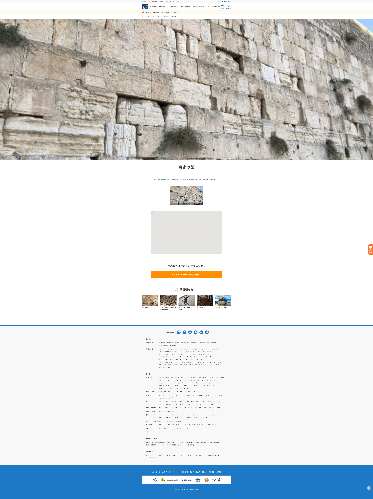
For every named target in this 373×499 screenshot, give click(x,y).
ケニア (181, 395)
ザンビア (206, 395)
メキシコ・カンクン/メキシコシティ (212, 362)
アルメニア (175, 408)
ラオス (175, 404)
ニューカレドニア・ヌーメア (192, 351)
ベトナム (161, 401)
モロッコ (161, 367)
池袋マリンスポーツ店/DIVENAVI (189, 343)
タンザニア (188, 395)
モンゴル (181, 404)
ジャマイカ (202, 415)
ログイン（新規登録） (224, 1)
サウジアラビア (191, 392)
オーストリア (188, 380)
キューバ (195, 415)
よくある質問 (163, 472)
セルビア (177, 388)
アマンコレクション (169, 455)
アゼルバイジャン (184, 408)
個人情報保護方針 (201, 472)
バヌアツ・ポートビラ (201, 364)
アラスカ (168, 411)
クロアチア (168, 385)
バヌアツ (184, 424)
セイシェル (178, 421)
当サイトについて (163, 445)
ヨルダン (182, 392)
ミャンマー (188, 404)
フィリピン (173, 401)
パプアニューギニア (185, 428)
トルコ (176, 392)
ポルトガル (180, 377)
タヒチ (161, 424)
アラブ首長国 (162, 392)
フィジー (178, 424)
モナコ (199, 377)
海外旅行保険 (170, 442)
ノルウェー (196, 383)
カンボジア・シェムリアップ (183, 357)
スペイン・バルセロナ (165, 351)
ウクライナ (167, 408)
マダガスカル (162, 398)
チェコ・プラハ (205, 349)
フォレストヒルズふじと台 (212, 455)
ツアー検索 (161, 6)
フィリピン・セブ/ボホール (166, 357)
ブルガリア (194, 385)
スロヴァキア (213, 380)
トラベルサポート (174, 472)
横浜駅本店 (162, 343)
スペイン (173, 377)
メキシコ (161, 415)
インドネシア (207, 357)
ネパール (161, 404)
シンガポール (211, 401)
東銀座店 (177, 343)
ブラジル (168, 417)
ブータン (195, 404)
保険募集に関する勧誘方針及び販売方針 (196, 442)
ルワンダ (170, 398)
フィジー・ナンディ (183, 354)
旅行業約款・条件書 (188, 472)
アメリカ (161, 411)
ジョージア (194, 408)
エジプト (161, 395)
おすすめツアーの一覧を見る (185, 274)
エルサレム (159, 16)
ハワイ (161, 432)
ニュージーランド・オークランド (167, 354)
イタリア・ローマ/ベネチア (166, 349)
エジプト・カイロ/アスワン (182, 349)
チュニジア (175, 395)
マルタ (167, 377)
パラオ (198, 424)
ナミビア (221, 395)
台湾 (212, 404)
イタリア (161, 377)
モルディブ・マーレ (178, 351)
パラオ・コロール (188, 364)
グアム (204, 424)
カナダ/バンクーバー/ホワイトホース (191, 362)
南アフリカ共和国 (198, 395)
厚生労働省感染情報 (151, 445)
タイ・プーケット (197, 357)
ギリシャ (161, 385)
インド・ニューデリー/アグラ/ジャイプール (170, 359)
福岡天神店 (173, 345)
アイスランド (162, 383)
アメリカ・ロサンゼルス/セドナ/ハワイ (169, 362)
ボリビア (161, 417)
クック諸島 (192, 424)
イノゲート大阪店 (163, 345)
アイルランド (169, 380)
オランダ (205, 377)
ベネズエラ (204, 417)
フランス (193, 377)
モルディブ (162, 421)
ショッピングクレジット (152, 458)
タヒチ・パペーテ (206, 351)
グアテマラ (175, 415)
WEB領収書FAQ (190, 445)
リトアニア (218, 383)
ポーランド (205, 380)
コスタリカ (183, 415)
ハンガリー (197, 380)
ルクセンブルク (220, 377)
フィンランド (171, 383)
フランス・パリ (215, 349)
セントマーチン (211, 415)
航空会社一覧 (149, 442)
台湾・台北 (203, 359)
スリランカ (168, 404)
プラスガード (179, 442)
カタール (170, 392)
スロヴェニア (176, 385)
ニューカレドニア (169, 424)
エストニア (204, 383)
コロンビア (196, 417)
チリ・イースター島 (214, 364)
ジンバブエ (214, 395)
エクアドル (188, 417)
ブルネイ (202, 404)
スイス (176, 380)
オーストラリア (170, 367)
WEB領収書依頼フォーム (176, 445)
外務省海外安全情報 (214, 442)
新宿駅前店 (170, 343)
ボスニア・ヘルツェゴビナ (166, 388)
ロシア (161, 408)
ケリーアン (189, 455)
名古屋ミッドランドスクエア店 (208, 343)
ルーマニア (202, 385)
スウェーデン (180, 383)
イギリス (161, 380)
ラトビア (211, 383)
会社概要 (211, 472)
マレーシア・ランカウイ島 (191, 359)
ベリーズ (168, 415)
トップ (144, 16)
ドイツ (187, 377)
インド (218, 401)
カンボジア (180, 401)
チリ (182, 417)
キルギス (211, 408)
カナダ (174, 411)
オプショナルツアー (214, 6)
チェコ (181, 380)
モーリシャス (170, 421)
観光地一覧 (167, 16)
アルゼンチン (175, 417)
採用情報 (219, 472)
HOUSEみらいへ (199, 455)
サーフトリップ (158, 455)
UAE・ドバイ (195, 349)
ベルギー (211, 377)
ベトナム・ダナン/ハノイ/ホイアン (200, 354)
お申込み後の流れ (160, 442)
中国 (207, 404)
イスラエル (151, 16)
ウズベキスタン (203, 408)
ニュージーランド (173, 428)
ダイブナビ (149, 455)
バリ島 (187, 401)
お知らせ (154, 472)
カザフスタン (219, 408)
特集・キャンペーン (199, 6)
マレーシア (203, 401)
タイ (167, 401)
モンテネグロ (185, 385)
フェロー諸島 (185, 388)
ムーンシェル (180, 455)
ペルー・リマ (162, 364)
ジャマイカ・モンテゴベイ (175, 364)
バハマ (189, 415)
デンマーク (189, 383)
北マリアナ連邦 (211, 424)
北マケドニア (210, 385)
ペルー (219, 415)
